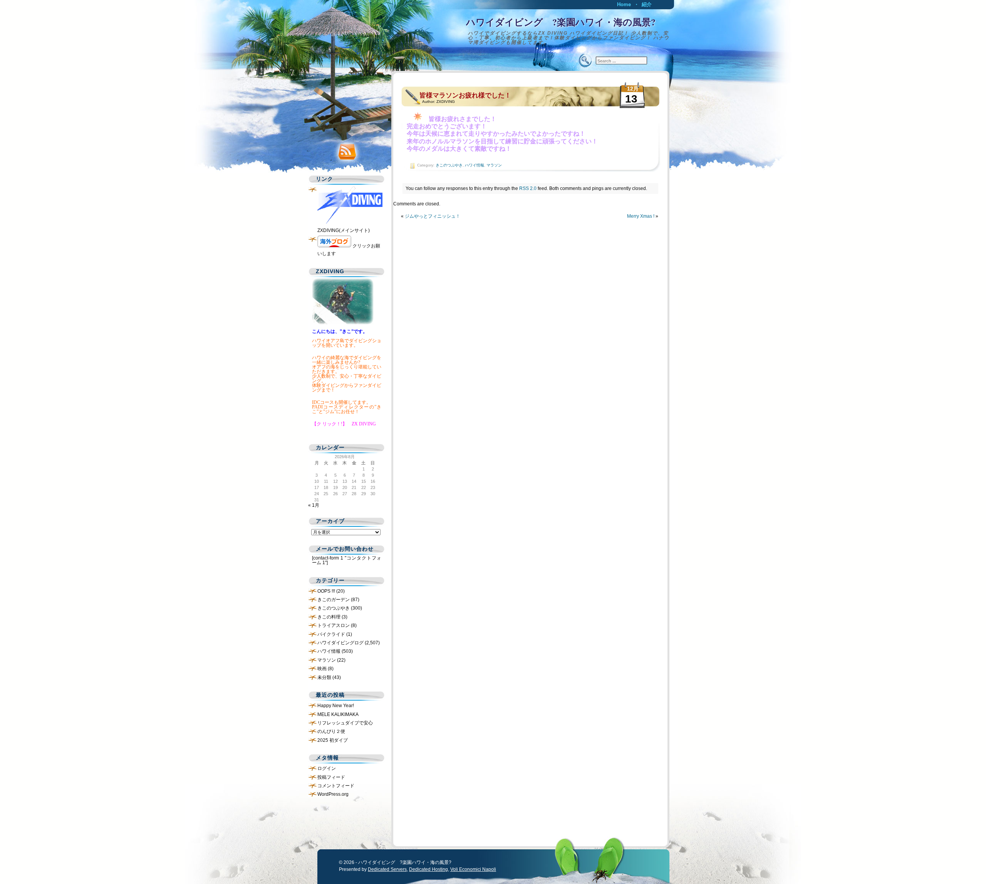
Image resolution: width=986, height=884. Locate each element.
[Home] (493, 29)
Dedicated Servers (387, 869)
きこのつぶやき (449, 165)
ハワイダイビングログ (340, 642)
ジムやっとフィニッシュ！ (432, 216)
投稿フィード (331, 777)
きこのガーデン (333, 599)
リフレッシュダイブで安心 (345, 723)
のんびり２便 (331, 731)
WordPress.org (333, 794)
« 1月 (313, 505)
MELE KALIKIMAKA (338, 714)
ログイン (326, 768)
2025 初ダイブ (332, 740)
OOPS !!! (326, 591)
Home (624, 4)
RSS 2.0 (528, 188)
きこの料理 (328, 617)
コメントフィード (335, 785)
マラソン (494, 165)
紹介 (647, 4)
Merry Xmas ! (640, 216)
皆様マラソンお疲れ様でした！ (465, 95)
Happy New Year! (335, 705)
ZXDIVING (445, 101)
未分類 (324, 677)
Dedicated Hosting (428, 869)
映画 (322, 668)
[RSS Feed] (344, 149)
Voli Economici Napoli (473, 869)
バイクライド (331, 634)
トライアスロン (333, 625)
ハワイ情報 (474, 165)
